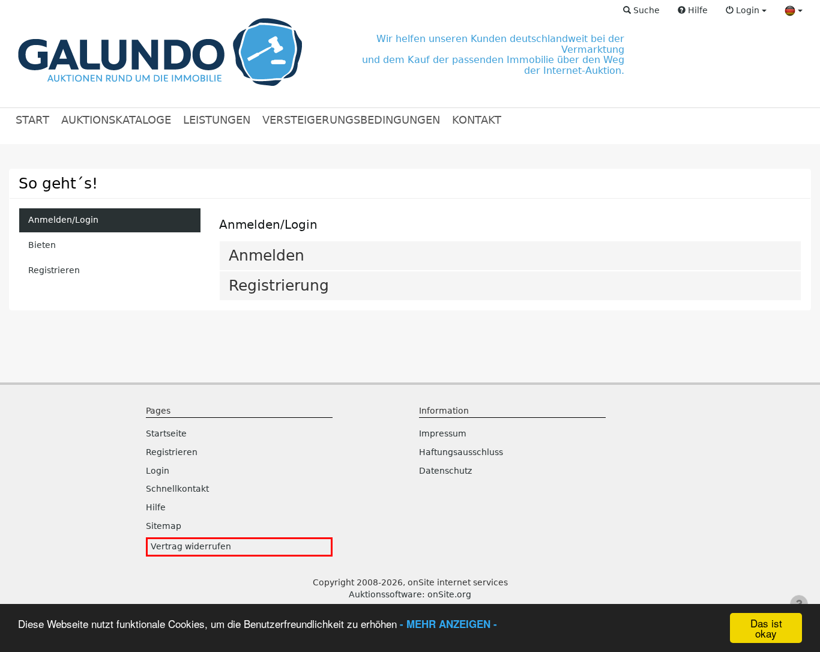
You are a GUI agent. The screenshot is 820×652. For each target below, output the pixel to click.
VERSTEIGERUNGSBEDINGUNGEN (351, 119)
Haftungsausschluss (461, 452)
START (32, 119)
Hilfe (156, 507)
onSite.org (449, 594)
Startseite (166, 433)
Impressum (442, 433)
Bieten (42, 245)
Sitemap (163, 526)
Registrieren (54, 270)
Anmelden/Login (63, 220)
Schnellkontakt (177, 489)
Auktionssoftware (385, 594)
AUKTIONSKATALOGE (116, 119)
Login (157, 470)
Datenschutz (445, 470)
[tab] (510, 255)
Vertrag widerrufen (191, 546)
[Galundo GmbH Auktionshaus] (160, 54)
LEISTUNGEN (216, 119)
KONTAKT (476, 119)
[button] (641, 11)
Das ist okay (766, 628)
